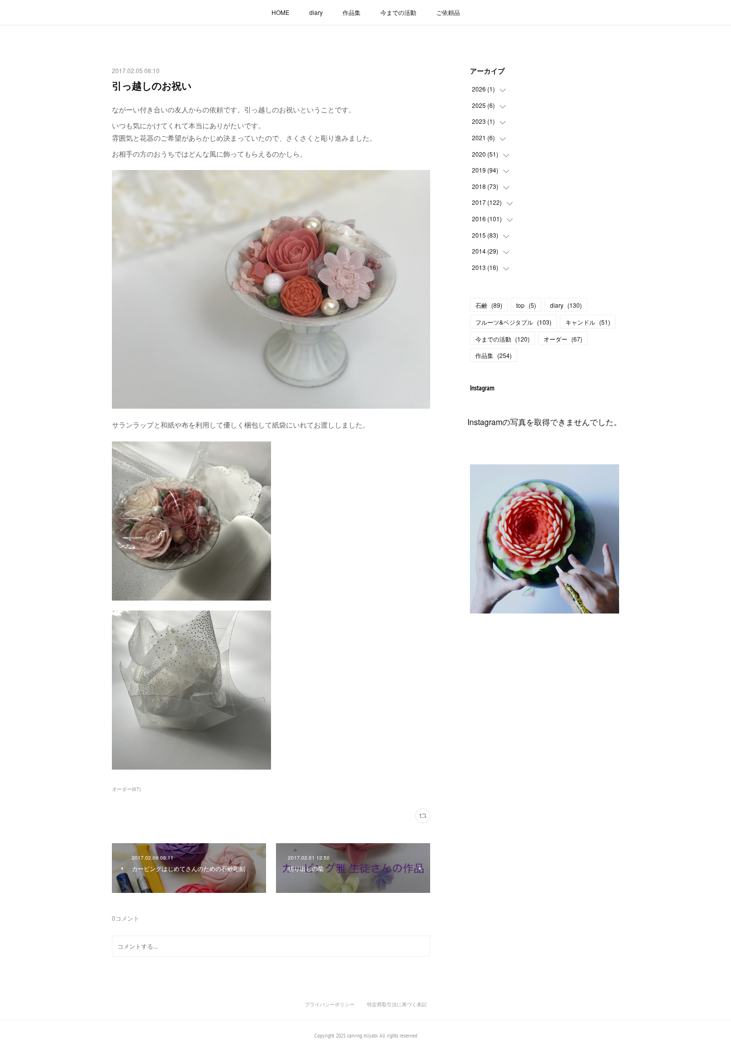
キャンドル (587, 322)
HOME (280, 12)
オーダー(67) (126, 789)
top (526, 305)
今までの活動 (398, 12)
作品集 (352, 12)
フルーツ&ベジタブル (513, 322)
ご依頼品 (448, 12)
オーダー (563, 339)
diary (316, 12)
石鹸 (488, 305)
